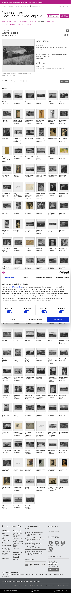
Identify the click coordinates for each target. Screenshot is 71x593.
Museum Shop (6, 550)
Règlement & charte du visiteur (6, 553)
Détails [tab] (25, 277)
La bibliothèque (17, 533)
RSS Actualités (52, 564)
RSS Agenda (51, 561)
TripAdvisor (51, 551)
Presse (17, 6)
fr (64, 6)
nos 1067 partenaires (15, 287)
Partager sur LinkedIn (64, 35)
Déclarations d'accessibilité (37, 586)
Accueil (4, 6)
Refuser (13, 319)
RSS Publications (53, 566)
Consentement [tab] (9, 277)
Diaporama (64, 81)
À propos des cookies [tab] (62, 277)
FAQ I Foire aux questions (6, 533)
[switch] (26, 311)
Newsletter (54, 569)
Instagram (62, 545)
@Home (28, 24)
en (68, 6)
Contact (10, 6)
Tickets (66, 16)
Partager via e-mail (67, 35)
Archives (15, 540)
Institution (53, 21)
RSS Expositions (53, 563)
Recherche (21, 24)
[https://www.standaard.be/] (43, 564)
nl (60, 6)
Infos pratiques (6, 21)
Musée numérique (16, 547)
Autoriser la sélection (35, 319)
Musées (47, 21)
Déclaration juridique (51, 586)
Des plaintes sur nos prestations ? (19, 586)
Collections (40, 21)
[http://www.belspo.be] (26, 564)
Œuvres (67, 30)
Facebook (50, 545)
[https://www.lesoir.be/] (36, 564)
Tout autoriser (57, 319)
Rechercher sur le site (30, 6)
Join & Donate (54, 16)
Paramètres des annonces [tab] (43, 277)
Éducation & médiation (10, 24)
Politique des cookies (63, 586)
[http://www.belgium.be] (31, 564)
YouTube (57, 545)
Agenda (33, 21)
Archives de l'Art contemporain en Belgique (18, 543)
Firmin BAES (50, 67)
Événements (24, 6)
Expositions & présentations (20, 21)
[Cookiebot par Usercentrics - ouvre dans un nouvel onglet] (61, 272)
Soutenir (16, 557)
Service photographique (17, 537)
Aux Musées (6, 545)
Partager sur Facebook (62, 35)
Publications (16, 535)
